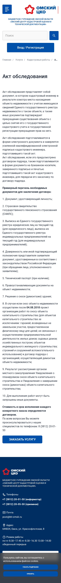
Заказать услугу (22, 439)
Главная (6, 59)
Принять (30, 574)
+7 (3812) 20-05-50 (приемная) (20, 504)
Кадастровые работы (38, 59)
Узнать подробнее (31, 567)
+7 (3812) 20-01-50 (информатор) (21, 499)
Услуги (19, 59)
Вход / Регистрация (30, 47)
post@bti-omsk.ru (12, 516)
